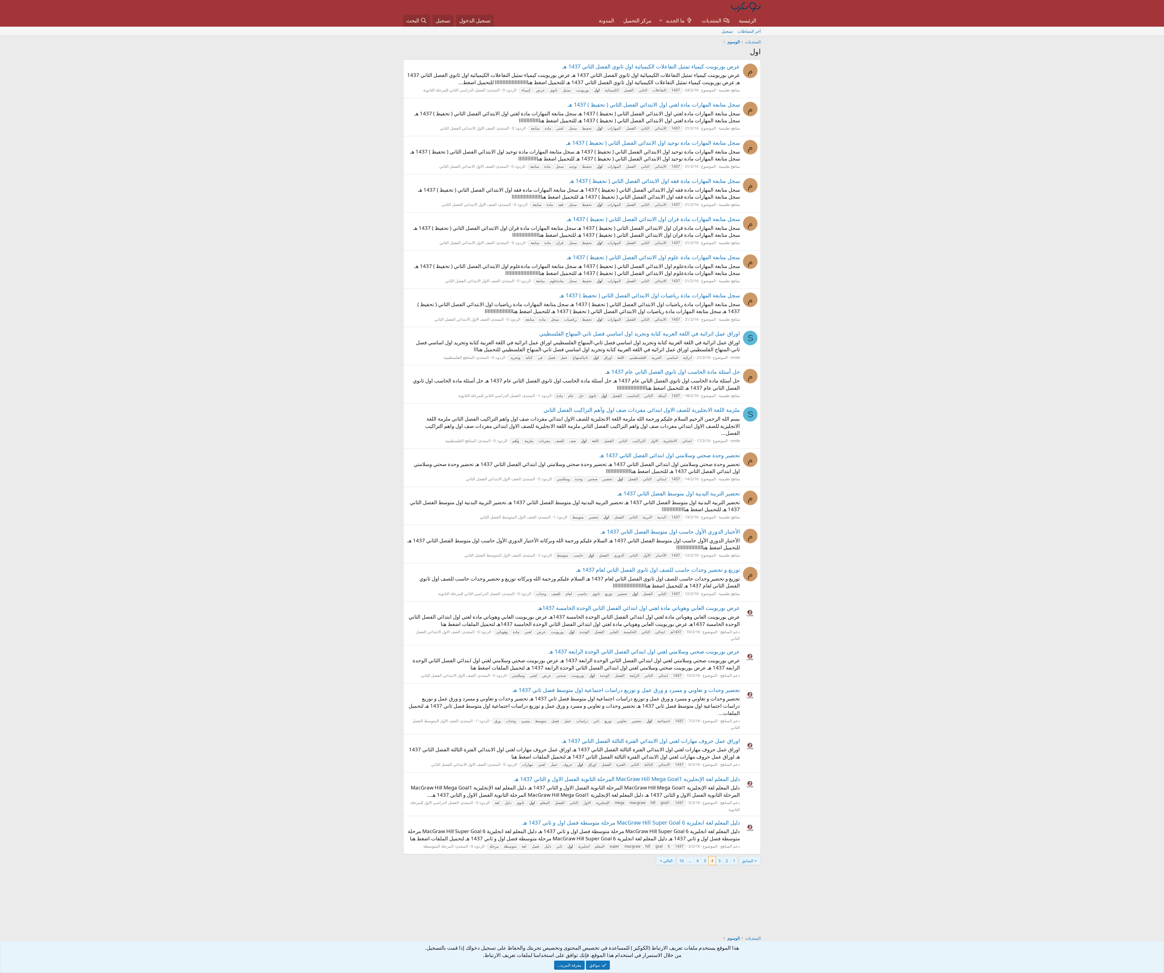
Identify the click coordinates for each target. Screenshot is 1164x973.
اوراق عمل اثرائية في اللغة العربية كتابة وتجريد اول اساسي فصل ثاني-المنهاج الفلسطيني (639, 333)
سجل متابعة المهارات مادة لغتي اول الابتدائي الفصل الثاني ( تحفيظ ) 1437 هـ (654, 104)
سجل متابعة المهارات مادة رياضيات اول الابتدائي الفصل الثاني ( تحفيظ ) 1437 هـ (650, 295)
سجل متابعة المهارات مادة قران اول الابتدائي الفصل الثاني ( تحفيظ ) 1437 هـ (653, 219)
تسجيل (727, 31)
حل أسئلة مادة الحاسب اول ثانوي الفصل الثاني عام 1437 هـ (672, 371)
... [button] (690, 860)
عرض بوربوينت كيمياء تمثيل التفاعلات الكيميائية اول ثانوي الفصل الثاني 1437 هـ (651, 66)
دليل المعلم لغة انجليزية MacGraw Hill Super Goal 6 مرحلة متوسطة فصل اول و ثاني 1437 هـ (631, 822)
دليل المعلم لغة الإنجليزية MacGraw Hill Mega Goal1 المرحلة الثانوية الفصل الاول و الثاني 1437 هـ (627, 779)
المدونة (606, 20)
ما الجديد (675, 20)
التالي (668, 860)
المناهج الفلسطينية (459, 357)
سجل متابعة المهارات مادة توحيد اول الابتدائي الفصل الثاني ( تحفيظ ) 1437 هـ (653, 142)
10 (681, 860)
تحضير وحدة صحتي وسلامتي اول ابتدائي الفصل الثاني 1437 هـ (670, 455)
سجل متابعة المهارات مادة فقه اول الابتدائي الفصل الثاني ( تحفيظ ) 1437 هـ (655, 180)
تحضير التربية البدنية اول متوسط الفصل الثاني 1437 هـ (678, 493)
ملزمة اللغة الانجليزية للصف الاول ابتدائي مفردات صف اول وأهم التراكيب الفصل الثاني (642, 409)
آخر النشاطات (749, 31)
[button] (660, 21)
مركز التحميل (637, 20)
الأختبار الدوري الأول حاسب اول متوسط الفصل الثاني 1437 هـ (670, 531)
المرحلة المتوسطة (438, 846)
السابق (748, 860)
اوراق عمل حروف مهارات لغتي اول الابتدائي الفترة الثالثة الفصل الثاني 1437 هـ (651, 740)
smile (735, 357)
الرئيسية (747, 20)
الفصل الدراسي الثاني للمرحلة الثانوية (454, 90)
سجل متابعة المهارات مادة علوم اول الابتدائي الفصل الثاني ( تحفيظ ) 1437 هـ (653, 257)
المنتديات (711, 20)
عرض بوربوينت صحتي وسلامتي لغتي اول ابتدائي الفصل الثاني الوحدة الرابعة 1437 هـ (644, 651)
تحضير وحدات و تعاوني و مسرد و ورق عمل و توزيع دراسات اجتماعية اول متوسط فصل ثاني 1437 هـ (626, 689)
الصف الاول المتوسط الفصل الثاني (508, 517)
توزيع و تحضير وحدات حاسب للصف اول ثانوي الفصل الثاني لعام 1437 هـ (658, 569)
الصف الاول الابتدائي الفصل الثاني (467, 128)
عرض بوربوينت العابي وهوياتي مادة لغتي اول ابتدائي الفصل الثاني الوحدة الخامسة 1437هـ (639, 607)
